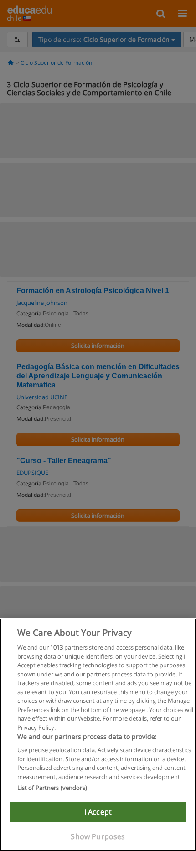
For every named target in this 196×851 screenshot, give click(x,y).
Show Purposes (98, 836)
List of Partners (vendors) (52, 788)
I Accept (98, 812)
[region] (98, 734)
